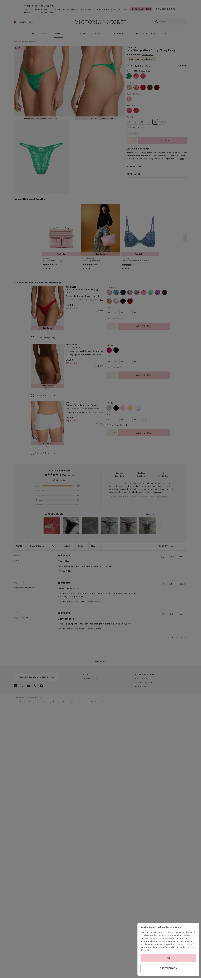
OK (168, 958)
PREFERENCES (168, 968)
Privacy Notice (171, 947)
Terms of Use (189, 947)
